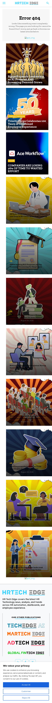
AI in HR (11, 161)
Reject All (26, 698)
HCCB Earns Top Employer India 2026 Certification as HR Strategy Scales (26, 568)
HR (10, 72)
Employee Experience (17, 116)
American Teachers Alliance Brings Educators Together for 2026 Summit (26, 316)
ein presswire (14, 220)
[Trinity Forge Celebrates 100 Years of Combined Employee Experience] (27, 109)
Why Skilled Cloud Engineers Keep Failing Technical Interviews (29, 518)
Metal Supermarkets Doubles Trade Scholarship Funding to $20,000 (25, 467)
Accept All (26, 685)
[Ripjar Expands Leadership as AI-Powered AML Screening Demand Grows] (27, 64)
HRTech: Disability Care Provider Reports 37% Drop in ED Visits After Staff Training (29, 215)
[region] (26, 682)
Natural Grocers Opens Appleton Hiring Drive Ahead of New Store (28, 366)
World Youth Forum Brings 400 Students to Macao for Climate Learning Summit (29, 417)
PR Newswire (14, 321)
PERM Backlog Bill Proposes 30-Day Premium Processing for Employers (26, 265)
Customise (26, 691)
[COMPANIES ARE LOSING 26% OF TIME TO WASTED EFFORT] (27, 153)
